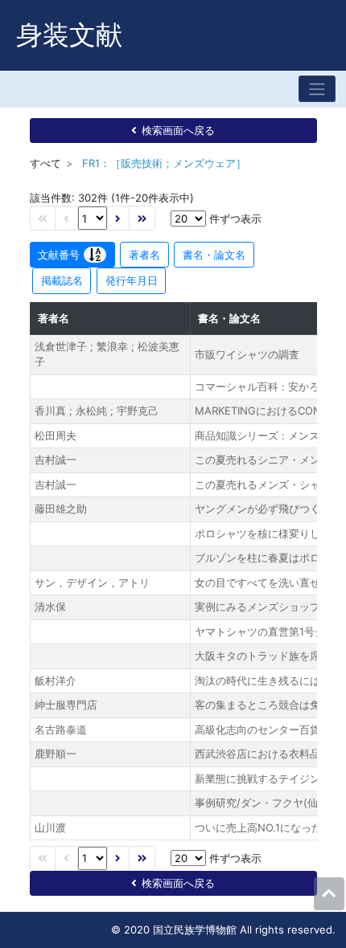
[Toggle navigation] (317, 89)
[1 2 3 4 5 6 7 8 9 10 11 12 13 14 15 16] (92, 218)
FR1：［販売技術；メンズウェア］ (164, 163)
